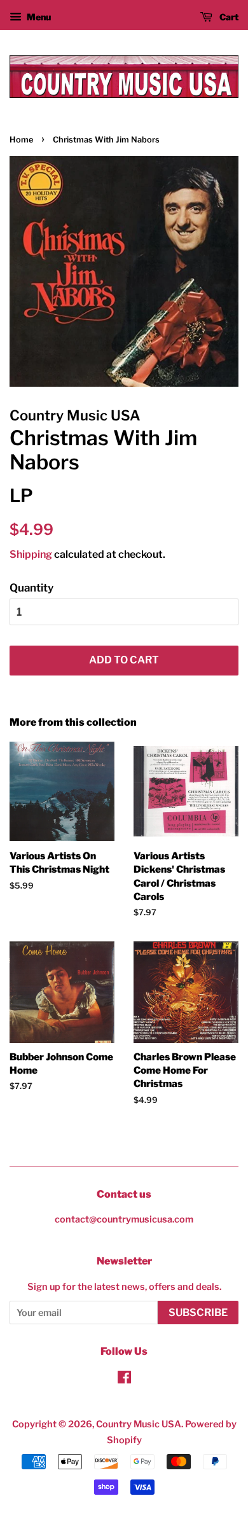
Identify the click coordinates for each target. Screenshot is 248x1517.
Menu (38, 16)
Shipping (31, 554)
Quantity (31, 587)
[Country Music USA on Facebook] (124, 1379)
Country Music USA (138, 1424)
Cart (227, 16)
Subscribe (198, 1312)
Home (21, 139)
